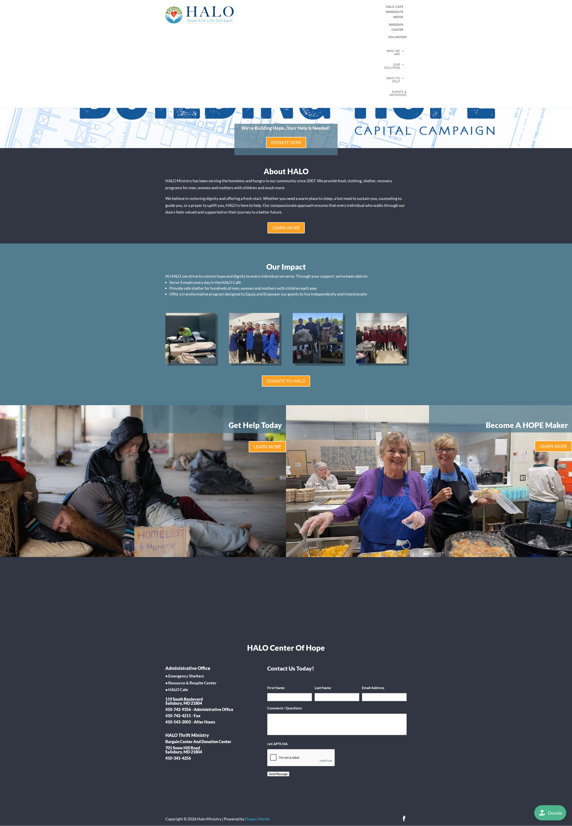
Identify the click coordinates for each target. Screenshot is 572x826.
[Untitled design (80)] (254, 361)
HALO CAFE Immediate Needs (394, 11)
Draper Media (257, 818)
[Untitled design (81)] (190, 361)
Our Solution (392, 66)
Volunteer (397, 37)
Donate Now (286, 142)
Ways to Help (393, 80)
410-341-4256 (178, 758)
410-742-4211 (178, 715)
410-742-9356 (178, 709)
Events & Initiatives (398, 93)
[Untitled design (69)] (318, 361)
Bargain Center (396, 27)
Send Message (278, 774)
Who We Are (393, 52)
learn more (267, 447)
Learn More (286, 228)
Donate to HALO (286, 381)
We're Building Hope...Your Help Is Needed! (286, 128)
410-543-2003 (178, 721)
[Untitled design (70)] (381, 361)
